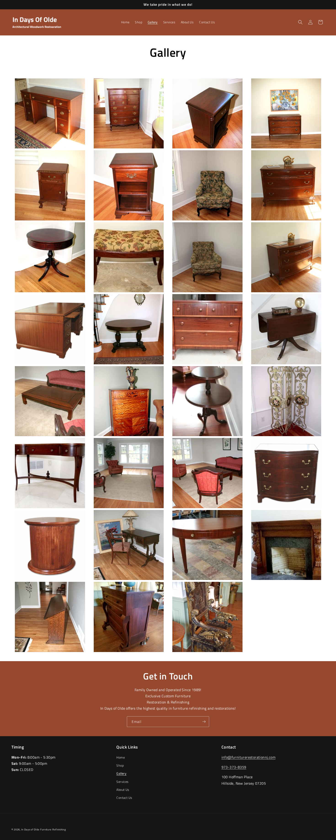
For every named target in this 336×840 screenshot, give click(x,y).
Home (120, 757)
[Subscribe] (204, 721)
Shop (120, 765)
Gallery (121, 773)
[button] (300, 22)
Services (122, 781)
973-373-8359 (233, 767)
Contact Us (124, 797)
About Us (122, 789)
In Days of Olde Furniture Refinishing (43, 829)
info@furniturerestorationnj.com (248, 757)
